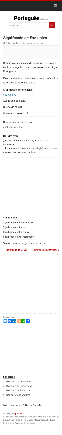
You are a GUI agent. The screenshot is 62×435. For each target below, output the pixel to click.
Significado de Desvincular (16, 232)
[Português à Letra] (31, 17)
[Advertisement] (31, 52)
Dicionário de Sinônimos (18, 390)
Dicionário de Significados (19, 386)
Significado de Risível (15, 250)
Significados (13, 43)
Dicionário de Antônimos (18, 381)
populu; (18, 413)
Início (5, 405)
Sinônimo (42, 243)
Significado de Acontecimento (19, 236)
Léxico (17, 243)
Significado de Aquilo (14, 227)
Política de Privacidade (33, 405)
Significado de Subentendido (18, 222)
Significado (29, 243)
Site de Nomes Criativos (18, 395)
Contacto (15, 405)
